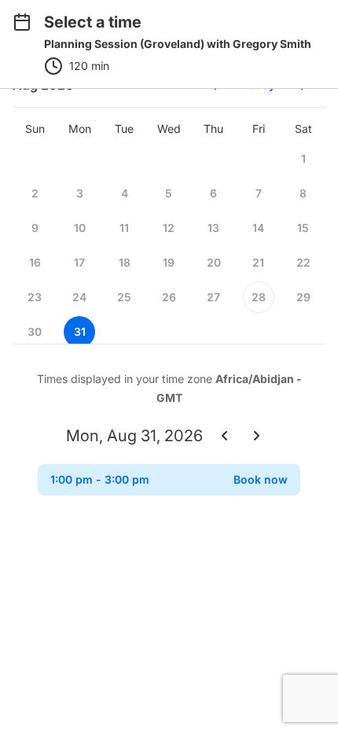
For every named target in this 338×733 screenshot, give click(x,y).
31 (80, 331)
